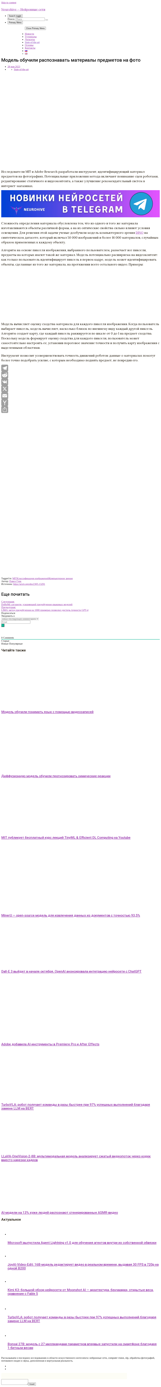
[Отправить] (80, 409)
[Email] (80, 395)
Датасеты (30, 39)
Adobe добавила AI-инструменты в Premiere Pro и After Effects (50, 1044)
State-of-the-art (32, 42)
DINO (139, 233)
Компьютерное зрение (61, 578)
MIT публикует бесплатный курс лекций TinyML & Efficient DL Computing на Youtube (65, 837)
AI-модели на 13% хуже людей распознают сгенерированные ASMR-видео (59, 1212)
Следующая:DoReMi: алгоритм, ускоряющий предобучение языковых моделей (36, 603)
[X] (80, 388)
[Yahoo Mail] (80, 402)
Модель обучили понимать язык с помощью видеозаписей (47, 712)
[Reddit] (80, 375)
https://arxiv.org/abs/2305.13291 (29, 584)
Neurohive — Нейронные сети (23, 9)
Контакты (30, 48)
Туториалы (31, 36)
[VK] (80, 381)
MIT (14, 578)
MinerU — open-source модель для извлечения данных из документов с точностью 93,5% (70, 915)
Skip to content (8, 2)
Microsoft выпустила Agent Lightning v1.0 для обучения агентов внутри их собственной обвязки (82, 1243)
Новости (29, 33)
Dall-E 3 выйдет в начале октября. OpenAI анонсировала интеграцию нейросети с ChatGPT (71, 971)
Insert (32, 1384)
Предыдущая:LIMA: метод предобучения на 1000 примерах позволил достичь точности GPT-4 (44, 608)
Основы (29, 45)
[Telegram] (80, 368)
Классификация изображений (33, 578)
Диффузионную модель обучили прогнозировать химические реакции (56, 776)
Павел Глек (15, 581)
